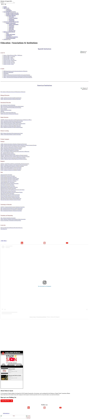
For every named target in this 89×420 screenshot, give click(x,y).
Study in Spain (33, 317)
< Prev (2, 240)
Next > (5, 240)
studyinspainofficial (41, 317)
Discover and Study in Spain (14, 375)
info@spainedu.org (6, 413)
